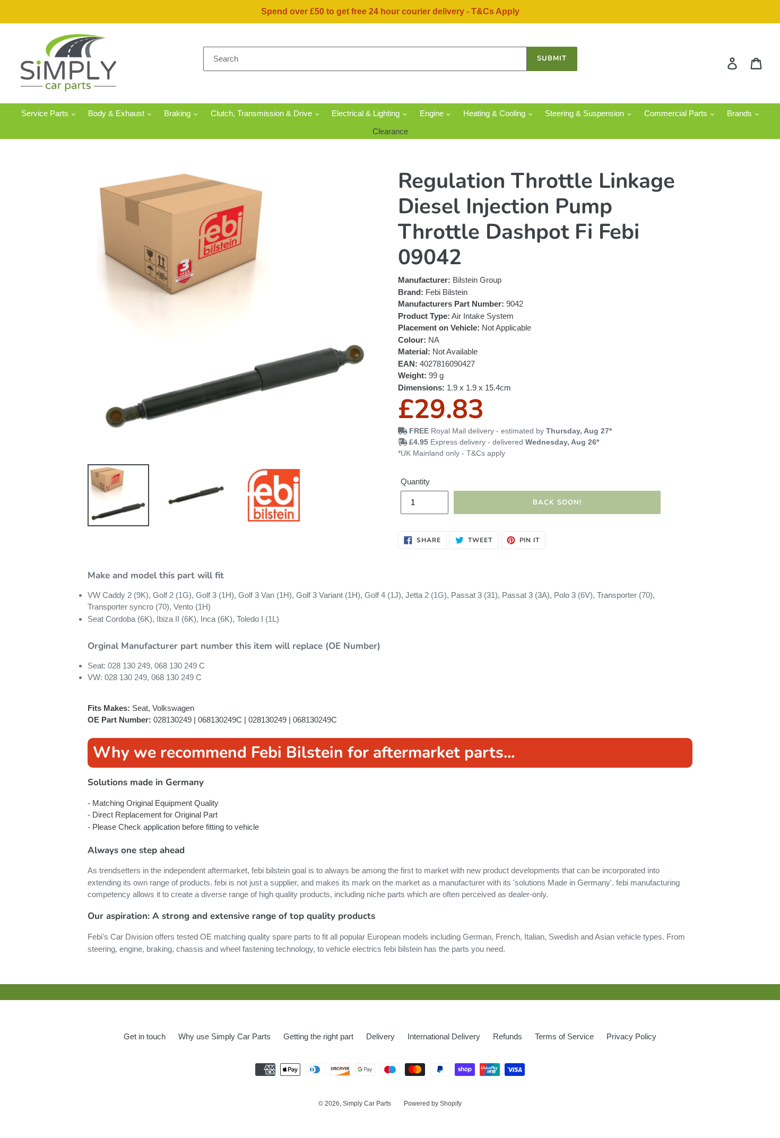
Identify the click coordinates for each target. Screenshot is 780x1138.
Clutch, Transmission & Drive (262, 113)
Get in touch (145, 1036)
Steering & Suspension (585, 113)
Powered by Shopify (433, 1103)
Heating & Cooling (495, 113)
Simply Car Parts (367, 1103)
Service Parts (46, 113)
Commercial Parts (676, 113)
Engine (433, 113)
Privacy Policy (631, 1036)
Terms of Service (564, 1036)
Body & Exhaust (117, 113)
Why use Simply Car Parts (224, 1036)
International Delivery (444, 1036)
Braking (178, 113)
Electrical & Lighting (367, 113)
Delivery (380, 1036)
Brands (740, 113)
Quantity (415, 481)
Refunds (507, 1036)
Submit (552, 58)
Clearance (390, 131)
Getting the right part (318, 1036)
